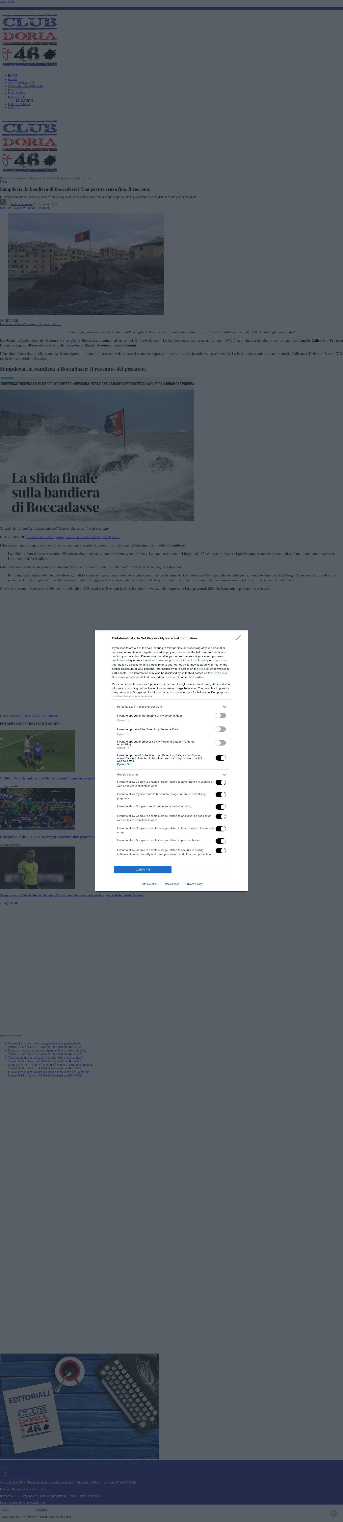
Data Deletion (149, 883)
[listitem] (171, 707)
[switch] (221, 715)
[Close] (240, 638)
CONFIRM (143, 869)
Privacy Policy (194, 883)
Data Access (171, 883)
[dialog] (171, 761)
